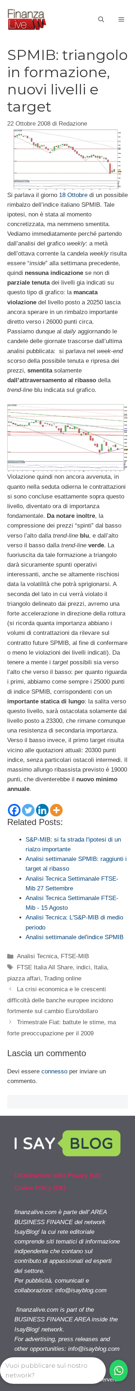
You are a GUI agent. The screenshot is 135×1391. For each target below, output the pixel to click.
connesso (54, 1071)
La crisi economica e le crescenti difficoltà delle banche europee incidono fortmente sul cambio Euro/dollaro (60, 1000)
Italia (100, 967)
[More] (56, 810)
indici (83, 967)
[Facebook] (14, 810)
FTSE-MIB (75, 956)
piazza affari (23, 978)
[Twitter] (28, 810)
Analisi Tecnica (37, 956)
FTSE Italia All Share (45, 967)
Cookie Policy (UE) (40, 1188)
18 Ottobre (73, 195)
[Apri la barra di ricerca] (101, 20)
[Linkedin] (42, 810)
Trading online (62, 978)
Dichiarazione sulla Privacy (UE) (58, 1175)
